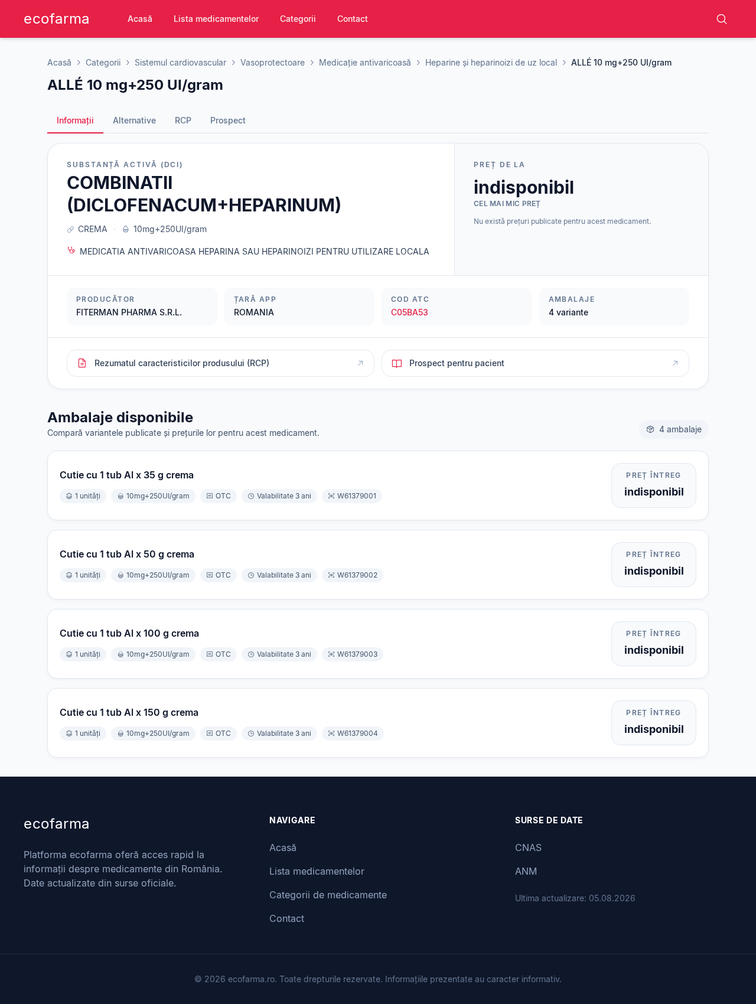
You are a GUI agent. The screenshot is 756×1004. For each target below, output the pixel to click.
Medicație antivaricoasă (365, 62)
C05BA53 (409, 312)
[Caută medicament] (721, 19)
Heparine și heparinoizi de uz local (491, 62)
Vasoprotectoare (272, 62)
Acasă (140, 19)
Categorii (298, 19)
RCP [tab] (183, 120)
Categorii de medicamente (328, 895)
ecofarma (57, 18)
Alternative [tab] (134, 120)
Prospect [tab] (228, 120)
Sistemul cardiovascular (180, 62)
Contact (352, 19)
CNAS (528, 847)
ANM (526, 871)
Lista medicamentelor (216, 19)
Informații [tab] (75, 120)
